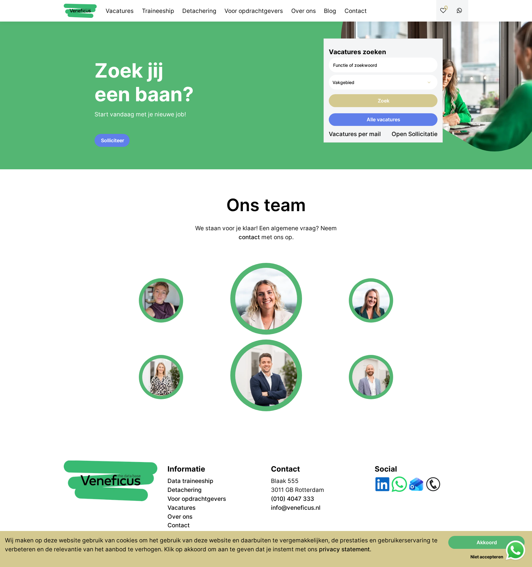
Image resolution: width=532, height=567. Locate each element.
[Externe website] (460, 11)
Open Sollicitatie (414, 134)
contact (249, 237)
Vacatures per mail (355, 134)
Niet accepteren (486, 556)
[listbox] (383, 82)
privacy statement (344, 549)
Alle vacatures (383, 119)
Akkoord (487, 542)
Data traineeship (190, 481)
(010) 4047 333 (292, 498)
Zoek (383, 101)
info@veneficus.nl (295, 507)
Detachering (184, 489)
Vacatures (181, 507)
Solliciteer (112, 140)
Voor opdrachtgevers (196, 498)
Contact (178, 525)
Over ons (179, 516)
